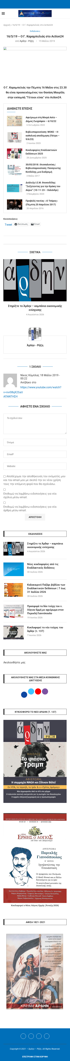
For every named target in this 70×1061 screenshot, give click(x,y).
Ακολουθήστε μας (14, 662)
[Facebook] (31, 4)
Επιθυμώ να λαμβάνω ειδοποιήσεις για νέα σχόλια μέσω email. (29, 495)
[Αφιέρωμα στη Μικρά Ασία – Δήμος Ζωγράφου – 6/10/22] (14, 121)
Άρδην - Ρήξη (27, 41)
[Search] (66, 14)
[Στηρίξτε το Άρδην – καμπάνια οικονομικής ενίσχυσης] (35, 280)
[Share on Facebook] (32, 240)
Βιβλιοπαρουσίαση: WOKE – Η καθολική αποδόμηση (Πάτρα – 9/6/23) (42, 135)
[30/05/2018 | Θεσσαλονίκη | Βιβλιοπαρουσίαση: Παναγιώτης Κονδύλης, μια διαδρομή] (14, 170)
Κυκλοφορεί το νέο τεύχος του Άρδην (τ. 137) (45, 629)
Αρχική (6, 25)
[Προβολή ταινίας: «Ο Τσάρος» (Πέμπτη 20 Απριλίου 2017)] (14, 204)
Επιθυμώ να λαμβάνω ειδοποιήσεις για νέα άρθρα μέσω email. (29, 508)
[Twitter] (31, 1036)
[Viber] (46, 1036)
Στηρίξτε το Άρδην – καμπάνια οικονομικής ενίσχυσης (45, 545)
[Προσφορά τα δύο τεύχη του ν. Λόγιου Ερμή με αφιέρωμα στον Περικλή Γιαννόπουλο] (13, 611)
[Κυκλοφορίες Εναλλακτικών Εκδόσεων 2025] (14, 154)
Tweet (8, 224)
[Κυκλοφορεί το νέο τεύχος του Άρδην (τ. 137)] (13, 632)
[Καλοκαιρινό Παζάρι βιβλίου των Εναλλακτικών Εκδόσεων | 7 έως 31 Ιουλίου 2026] (13, 590)
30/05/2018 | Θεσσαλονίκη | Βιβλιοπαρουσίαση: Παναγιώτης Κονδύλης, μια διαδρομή (43, 168)
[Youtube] (39, 1036)
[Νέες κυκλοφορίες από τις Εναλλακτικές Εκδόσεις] (13, 569)
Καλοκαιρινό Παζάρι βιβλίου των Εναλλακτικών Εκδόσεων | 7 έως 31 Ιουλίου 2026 (46, 588)
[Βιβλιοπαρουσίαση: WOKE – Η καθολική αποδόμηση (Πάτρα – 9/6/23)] (14, 137)
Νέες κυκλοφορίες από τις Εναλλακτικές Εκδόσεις (42, 566)
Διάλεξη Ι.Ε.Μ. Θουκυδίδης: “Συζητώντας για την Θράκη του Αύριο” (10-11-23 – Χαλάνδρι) (43, 186)
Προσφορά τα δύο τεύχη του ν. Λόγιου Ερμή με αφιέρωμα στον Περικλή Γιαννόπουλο (45, 610)
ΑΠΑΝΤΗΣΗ (10, 396)
